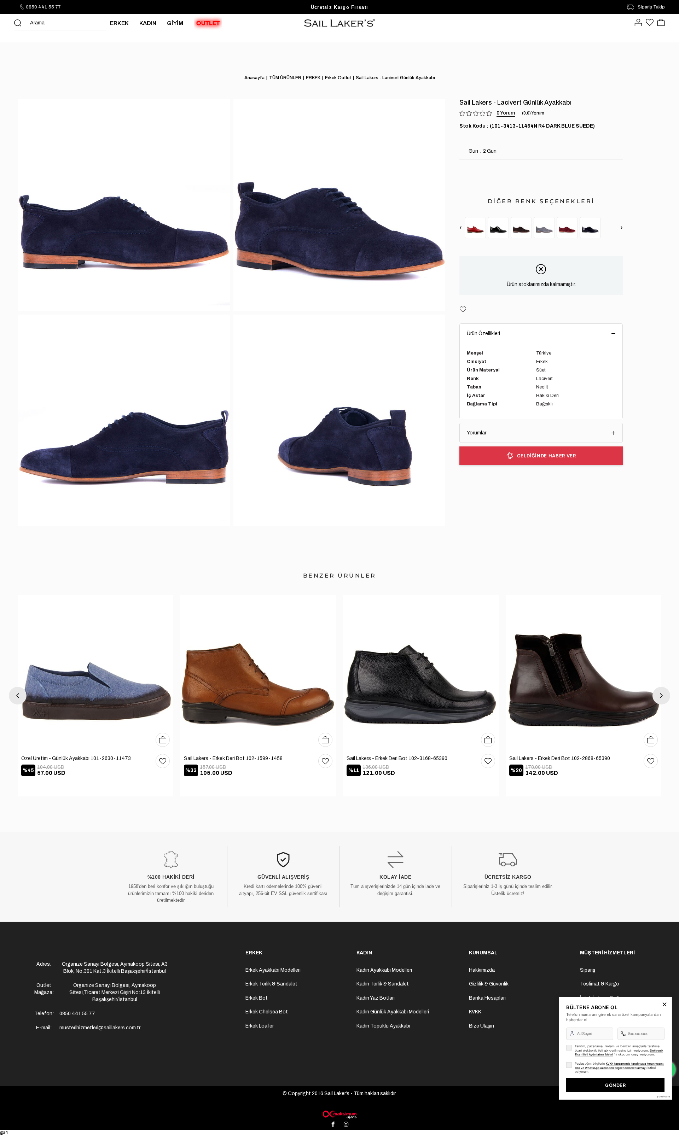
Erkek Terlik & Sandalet (271, 984)
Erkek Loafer (259, 1026)
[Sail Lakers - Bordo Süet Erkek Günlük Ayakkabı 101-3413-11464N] (567, 227)
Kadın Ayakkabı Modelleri (384, 970)
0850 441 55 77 (43, 7)
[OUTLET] (208, 23)
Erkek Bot (256, 998)
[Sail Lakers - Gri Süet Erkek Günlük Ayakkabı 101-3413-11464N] (544, 227)
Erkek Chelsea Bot (266, 1011)
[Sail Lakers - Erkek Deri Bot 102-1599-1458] (258, 672)
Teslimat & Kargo (599, 984)
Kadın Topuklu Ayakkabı (383, 1026)
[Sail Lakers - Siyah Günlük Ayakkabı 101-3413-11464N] (498, 227)
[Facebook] (333, 1124)
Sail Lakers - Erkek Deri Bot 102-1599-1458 (233, 758)
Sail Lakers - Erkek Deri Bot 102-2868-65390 (559, 758)
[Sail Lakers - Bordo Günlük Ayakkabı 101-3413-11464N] (475, 227)
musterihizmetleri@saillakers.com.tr (99, 1027)
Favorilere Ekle (162, 761)
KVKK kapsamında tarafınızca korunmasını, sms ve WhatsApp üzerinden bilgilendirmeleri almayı (619, 1066)
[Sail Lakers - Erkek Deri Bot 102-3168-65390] (421, 672)
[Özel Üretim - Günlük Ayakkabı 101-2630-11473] (95, 672)
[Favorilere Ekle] (465, 309)
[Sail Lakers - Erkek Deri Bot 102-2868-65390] (583, 672)
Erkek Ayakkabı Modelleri (273, 970)
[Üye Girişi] (638, 23)
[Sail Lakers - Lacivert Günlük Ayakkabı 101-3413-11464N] (590, 227)
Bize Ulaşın (481, 1026)
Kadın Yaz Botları (375, 998)
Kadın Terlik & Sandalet (382, 984)
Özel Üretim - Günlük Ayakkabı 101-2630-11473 (76, 758)
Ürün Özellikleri (483, 333)
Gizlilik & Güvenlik (489, 984)
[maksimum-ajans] (339, 1114)
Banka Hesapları (487, 998)
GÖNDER (615, 1085)
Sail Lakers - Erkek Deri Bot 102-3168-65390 (397, 758)
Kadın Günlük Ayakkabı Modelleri (392, 1011)
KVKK (475, 1011)
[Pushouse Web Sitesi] (663, 1096)
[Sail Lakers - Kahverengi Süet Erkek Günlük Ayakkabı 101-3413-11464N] (521, 227)
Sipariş (587, 970)
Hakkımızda (482, 970)
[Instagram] (346, 1124)
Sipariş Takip (651, 7)
